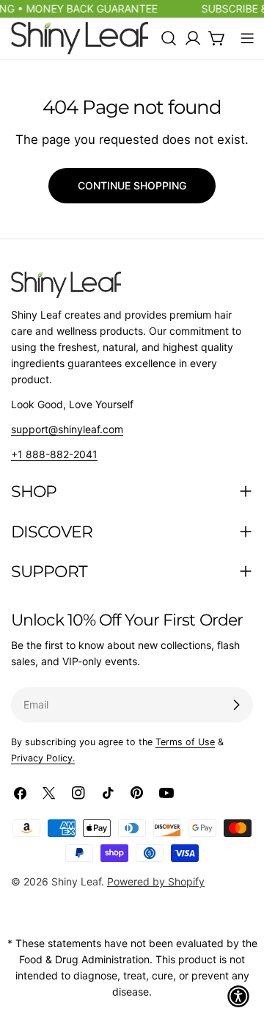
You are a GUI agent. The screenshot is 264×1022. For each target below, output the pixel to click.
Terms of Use (185, 741)
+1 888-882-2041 (54, 454)
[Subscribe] (236, 704)
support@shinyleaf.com (67, 429)
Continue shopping (132, 185)
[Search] (168, 38)
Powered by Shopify (156, 881)
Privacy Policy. (43, 758)
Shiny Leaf (76, 881)
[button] (238, 996)
